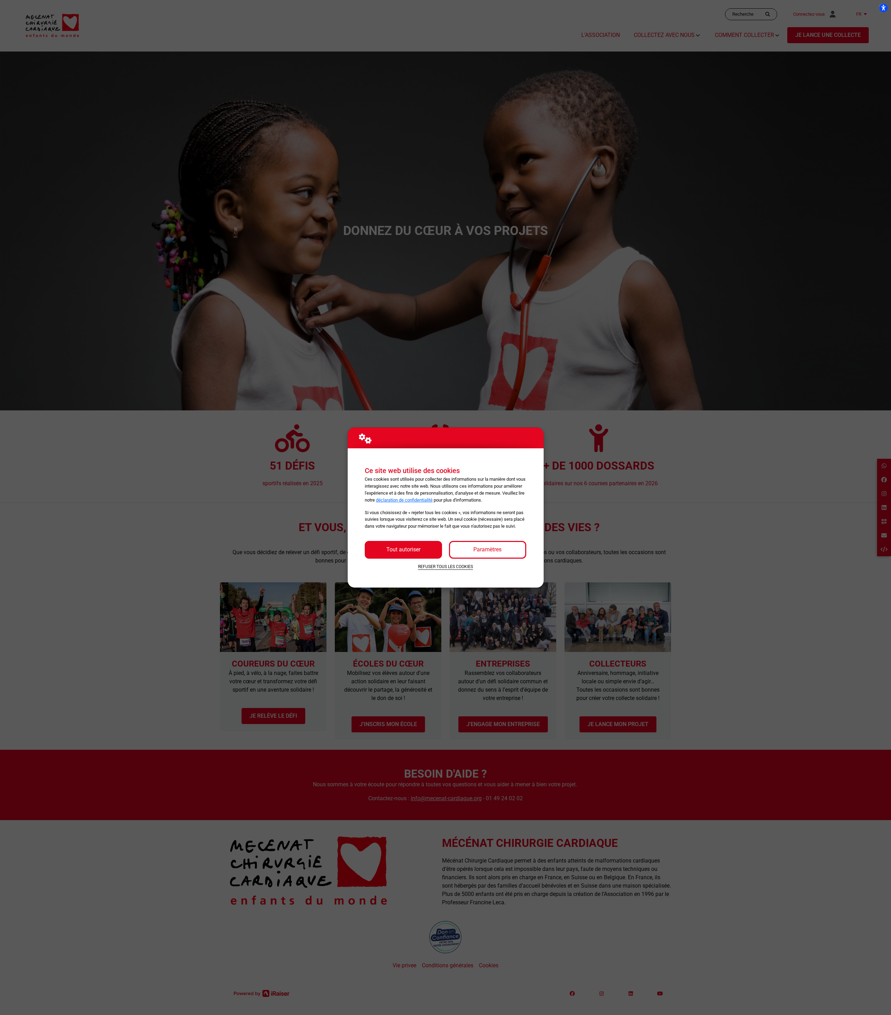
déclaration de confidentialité (404, 500)
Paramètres (487, 549)
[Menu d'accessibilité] (883, 7)
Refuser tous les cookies (445, 566)
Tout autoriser (403, 549)
